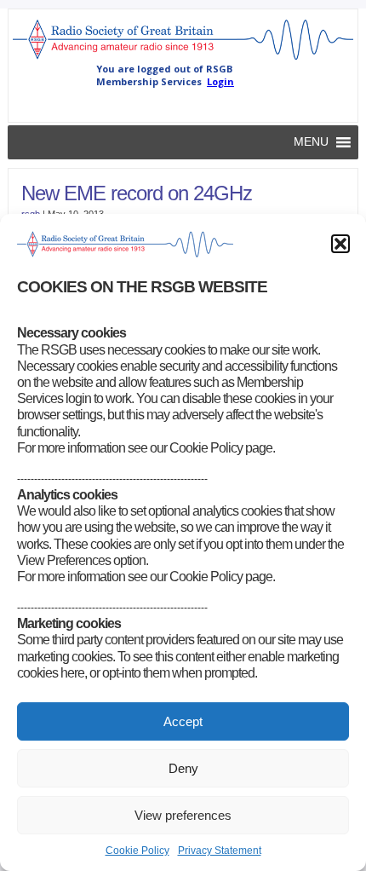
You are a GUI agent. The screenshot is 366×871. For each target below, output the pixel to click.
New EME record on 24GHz (136, 193)
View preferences (183, 815)
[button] (340, 243)
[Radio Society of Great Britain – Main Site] (183, 59)
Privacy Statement (219, 851)
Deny (183, 768)
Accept (183, 721)
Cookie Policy (137, 851)
